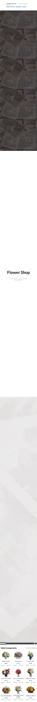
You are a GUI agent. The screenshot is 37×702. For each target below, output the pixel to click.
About (8, 6)
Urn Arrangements (29, 643)
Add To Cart (9, 665)
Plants (11, 643)
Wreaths (17, 643)
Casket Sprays (25, 643)
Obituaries (18, 6)
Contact (24, 6)
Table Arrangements (3, 643)
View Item (3, 665)
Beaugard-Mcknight (11, 3)
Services (12, 6)
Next (35, 648)
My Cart (36, 643)
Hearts (19, 643)
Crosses (21, 643)
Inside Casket (14, 643)
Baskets (7, 643)
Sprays (9, 643)
